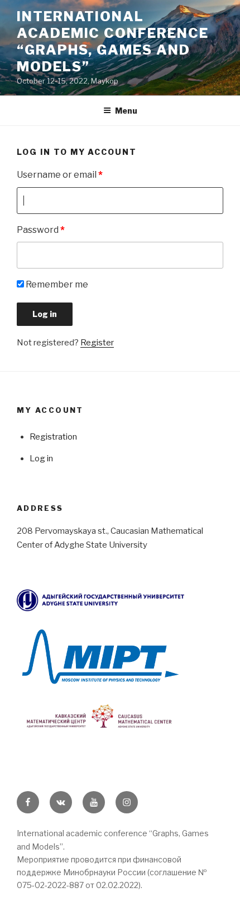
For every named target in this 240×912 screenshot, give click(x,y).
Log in (41, 458)
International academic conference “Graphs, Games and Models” (112, 41)
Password (41, 230)
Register (97, 343)
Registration (53, 437)
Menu (126, 110)
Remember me (56, 284)
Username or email (60, 174)
